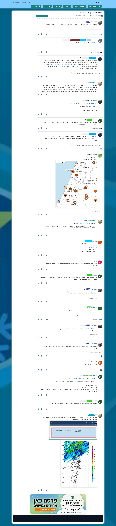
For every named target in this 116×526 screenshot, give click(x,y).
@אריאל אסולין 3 (83, 400)
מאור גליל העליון (93, 100)
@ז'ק (88, 154)
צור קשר (58, 518)
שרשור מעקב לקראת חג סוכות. (78, 103)
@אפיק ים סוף (85, 133)
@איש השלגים (85, 58)
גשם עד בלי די (94, 22)
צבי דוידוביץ (94, 241)
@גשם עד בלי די (65, 39)
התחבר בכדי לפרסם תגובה (42, 15)
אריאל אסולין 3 (93, 361)
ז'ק (96, 58)
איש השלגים (94, 40)
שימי (96, 154)
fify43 (95, 261)
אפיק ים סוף (94, 120)
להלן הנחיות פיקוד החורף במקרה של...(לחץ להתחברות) (59, 64)
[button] (36, 6)
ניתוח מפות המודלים (95, 15)
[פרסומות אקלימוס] (58, 504)
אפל (96, 82)
